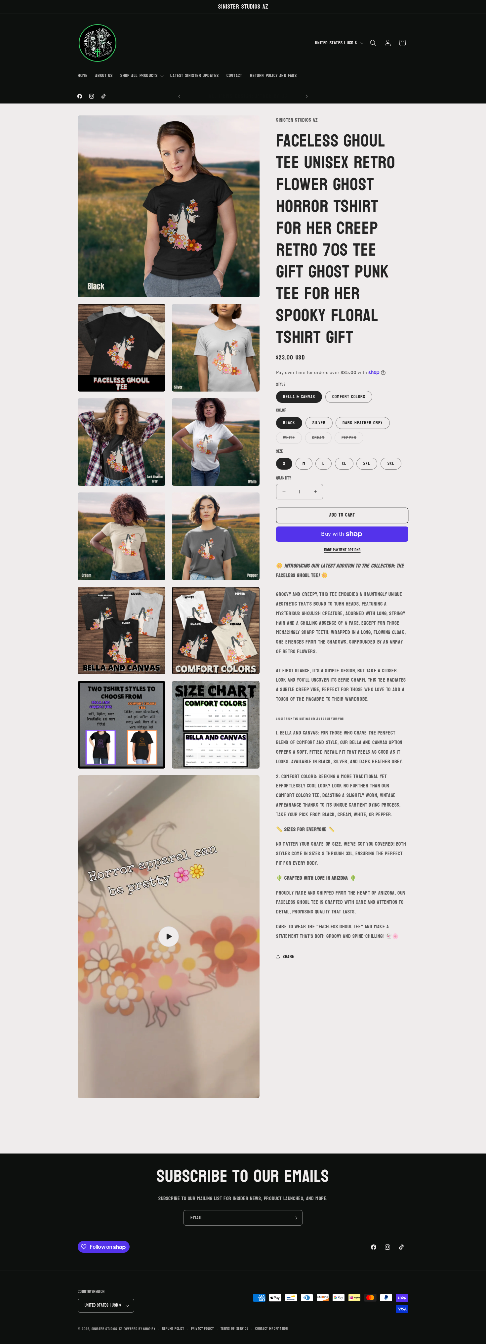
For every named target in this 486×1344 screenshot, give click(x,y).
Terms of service (234, 1329)
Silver (319, 423)
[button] (141, 76)
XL (344, 463)
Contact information (271, 1329)
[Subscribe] (295, 1218)
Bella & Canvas (299, 397)
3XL (390, 463)
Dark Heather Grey (363, 423)
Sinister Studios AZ (107, 1329)
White (292, 438)
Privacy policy (202, 1329)
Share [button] (288, 956)
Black (289, 423)
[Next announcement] (307, 96)
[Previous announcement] (179, 96)
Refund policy (173, 1329)
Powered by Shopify (139, 1329)
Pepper (352, 438)
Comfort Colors (348, 397)
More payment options (342, 550)
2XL (366, 463)
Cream (322, 438)
